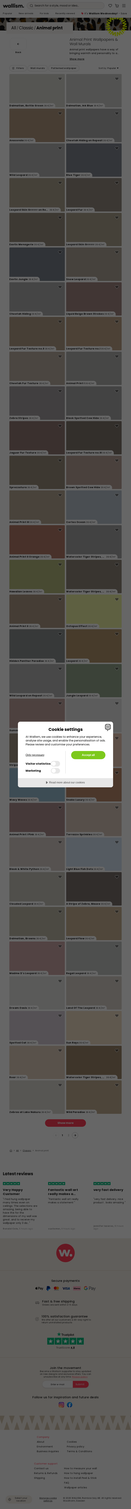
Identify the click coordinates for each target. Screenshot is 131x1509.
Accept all (88, 754)
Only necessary (35, 755)
